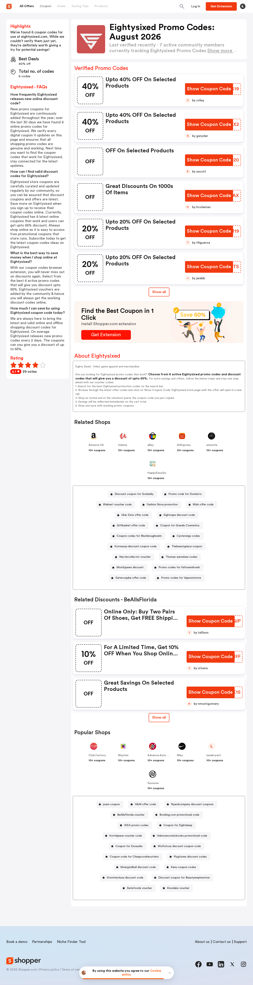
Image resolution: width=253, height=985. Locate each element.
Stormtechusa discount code (125, 877)
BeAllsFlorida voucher (130, 814)
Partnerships (42, 941)
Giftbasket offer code (131, 525)
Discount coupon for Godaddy (134, 494)
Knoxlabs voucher (178, 888)
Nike (180, 755)
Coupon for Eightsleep (177, 825)
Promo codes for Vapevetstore (181, 577)
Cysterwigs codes (188, 536)
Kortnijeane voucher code (125, 835)
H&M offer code (145, 804)
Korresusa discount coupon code (135, 546)
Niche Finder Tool (71, 941)
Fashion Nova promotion (162, 504)
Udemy (122, 445)
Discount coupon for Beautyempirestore (184, 877)
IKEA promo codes (136, 825)
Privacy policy (49, 969)
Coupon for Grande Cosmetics (179, 525)
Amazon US (96, 445)
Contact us (222, 941)
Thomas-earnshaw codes (181, 557)
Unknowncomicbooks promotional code (182, 835)
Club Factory (97, 755)
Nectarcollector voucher (135, 557)
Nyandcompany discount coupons (192, 804)
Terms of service (73, 969)
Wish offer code (203, 504)
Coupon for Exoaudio (129, 846)
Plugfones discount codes (190, 856)
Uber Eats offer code (134, 515)
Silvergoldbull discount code (138, 867)
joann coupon (111, 804)
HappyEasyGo (156, 473)
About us (202, 941)
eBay (150, 445)
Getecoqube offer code (130, 577)
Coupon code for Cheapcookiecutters (134, 856)
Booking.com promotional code (179, 814)
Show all (159, 292)
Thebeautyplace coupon (187, 546)
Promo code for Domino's (185, 494)
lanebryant (213, 755)
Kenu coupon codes (183, 867)
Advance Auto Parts (160, 755)
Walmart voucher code (117, 504)
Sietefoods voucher (139, 888)
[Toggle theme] (243, 6)
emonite (211, 445)
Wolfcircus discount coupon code (179, 846)
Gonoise (153, 783)
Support (240, 941)
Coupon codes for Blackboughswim (139, 536)
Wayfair (123, 755)
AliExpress (184, 445)
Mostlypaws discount (129, 567)
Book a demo (16, 941)
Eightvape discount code (179, 515)
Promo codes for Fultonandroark (179, 567)
